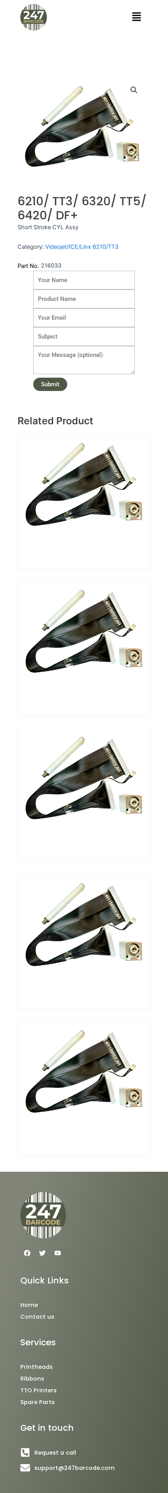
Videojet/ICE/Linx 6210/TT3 (81, 246)
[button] (136, 17)
